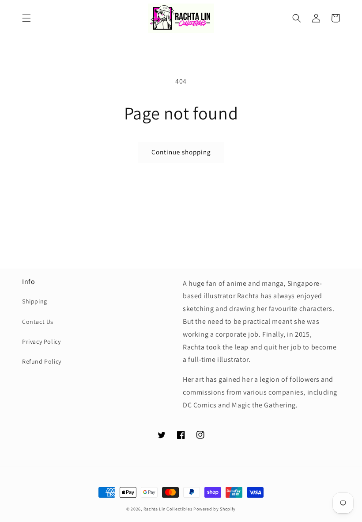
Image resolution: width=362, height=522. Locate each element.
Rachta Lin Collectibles (167, 509)
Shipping (34, 301)
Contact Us (37, 322)
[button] (26, 18)
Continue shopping (181, 152)
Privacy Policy (41, 341)
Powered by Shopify (214, 509)
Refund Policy (41, 361)
